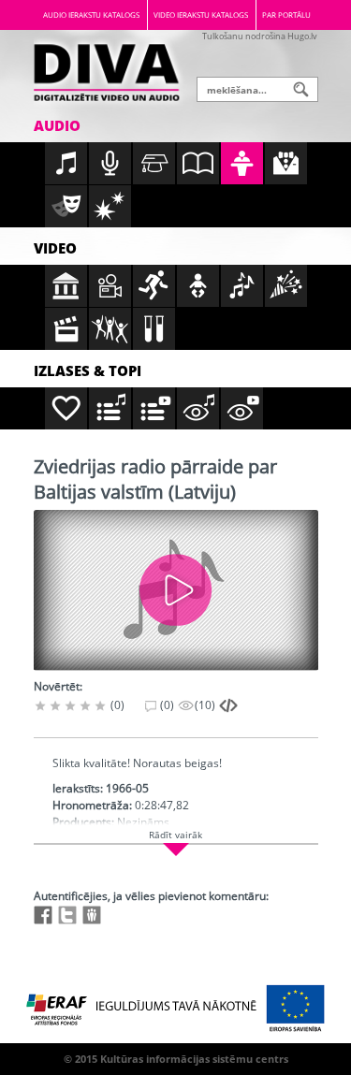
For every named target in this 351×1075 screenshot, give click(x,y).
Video (55, 248)
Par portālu (286, 14)
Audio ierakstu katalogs (91, 14)
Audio (57, 125)
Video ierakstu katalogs (201, 14)
